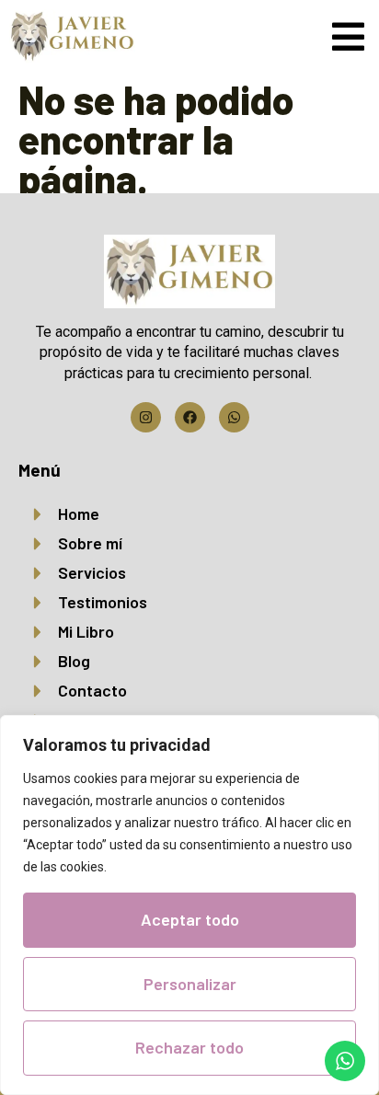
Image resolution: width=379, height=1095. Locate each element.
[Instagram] (146, 417)
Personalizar (190, 984)
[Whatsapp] (234, 417)
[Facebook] (190, 417)
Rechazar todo (189, 1047)
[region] (189, 905)
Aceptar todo (190, 919)
